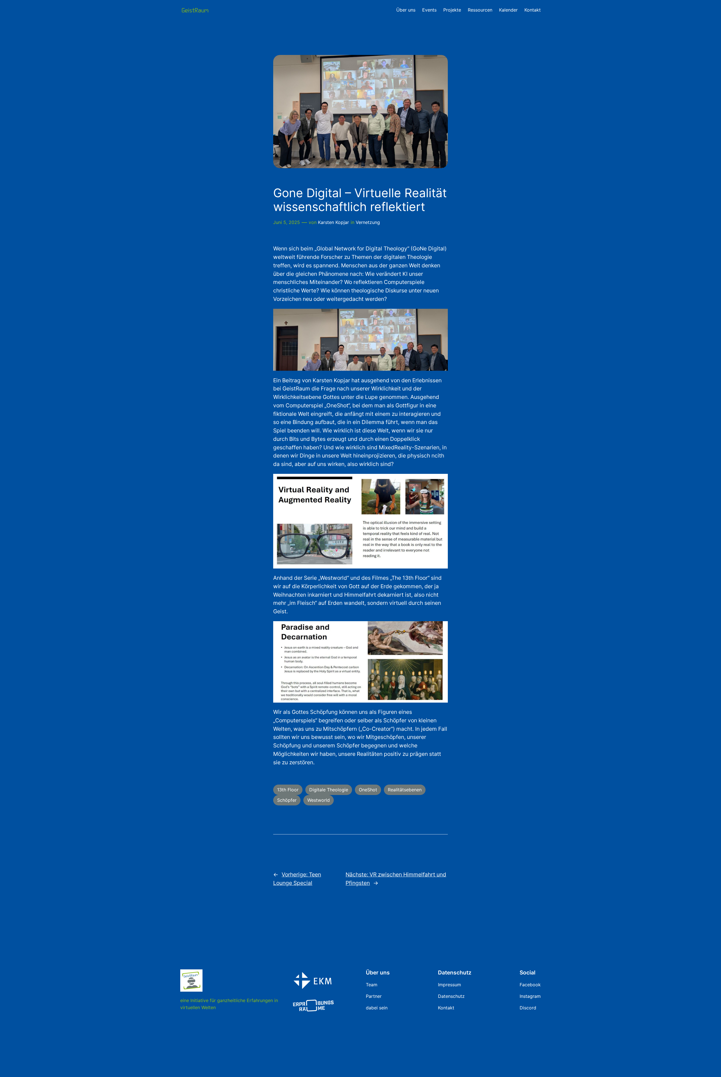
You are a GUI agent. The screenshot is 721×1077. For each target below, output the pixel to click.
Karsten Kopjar (333, 222)
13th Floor (288, 789)
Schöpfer (287, 800)
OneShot (368, 789)
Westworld (318, 800)
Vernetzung (368, 222)
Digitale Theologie (328, 789)
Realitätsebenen (405, 789)
